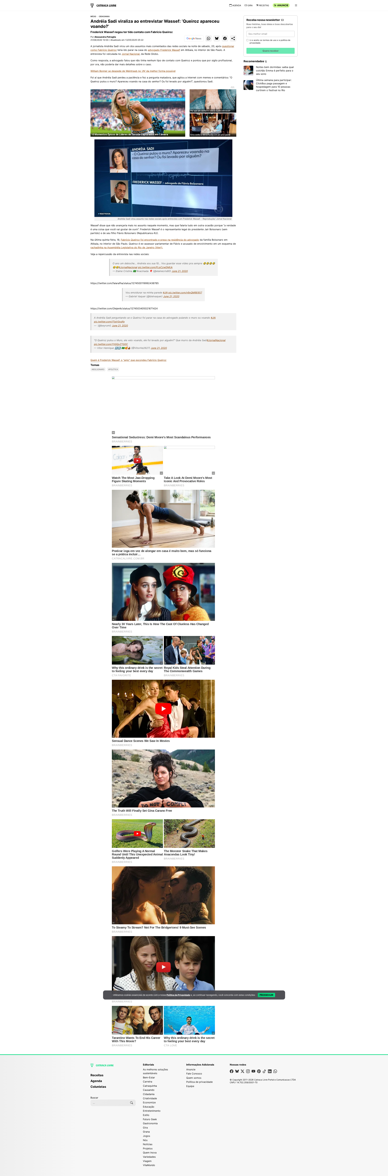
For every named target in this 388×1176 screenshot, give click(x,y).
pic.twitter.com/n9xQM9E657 (185, 292)
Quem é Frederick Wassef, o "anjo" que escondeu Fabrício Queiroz (128, 360)
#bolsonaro (98, 369)
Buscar (94, 1097)
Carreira (147, 1081)
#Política (113, 369)
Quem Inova (150, 1152)
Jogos (146, 1135)
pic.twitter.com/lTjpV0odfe (109, 321)
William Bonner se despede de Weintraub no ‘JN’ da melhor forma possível (133, 70)
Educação (148, 1106)
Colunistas (98, 1087)
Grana (146, 1131)
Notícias (147, 1144)
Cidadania (104, 16)
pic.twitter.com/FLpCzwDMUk (155, 267)
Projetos (147, 1148)
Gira (250, 5)
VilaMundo (149, 1165)
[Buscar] (131, 1103)
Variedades (149, 1156)
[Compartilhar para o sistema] (233, 38)
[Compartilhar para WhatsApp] (208, 38)
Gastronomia (150, 1123)
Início (93, 16)
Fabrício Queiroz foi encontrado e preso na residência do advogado (160, 239)
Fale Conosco (194, 1073)
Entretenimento (152, 1110)
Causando (148, 1089)
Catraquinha (150, 1085)
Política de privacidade (199, 1081)
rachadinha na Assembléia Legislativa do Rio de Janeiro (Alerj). (126, 247)
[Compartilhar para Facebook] (225, 38)
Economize (149, 1102)
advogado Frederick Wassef (164, 49)
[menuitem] (113, 1076)
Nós (145, 1140)
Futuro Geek (150, 1119)
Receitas (264, 5)
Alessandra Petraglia (105, 37)
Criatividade (150, 1098)
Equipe (190, 1086)
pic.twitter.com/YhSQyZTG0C (111, 344)
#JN (165, 292)
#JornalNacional (128, 267)
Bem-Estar (149, 1077)
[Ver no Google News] (194, 38)
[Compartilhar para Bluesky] (217, 38)
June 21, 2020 (180, 271)
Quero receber (271, 50)
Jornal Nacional (131, 53)
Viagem (147, 1161)
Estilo (146, 1115)
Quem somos (193, 1077)
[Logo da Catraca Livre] (103, 5)
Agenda (236, 5)
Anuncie (282, 5)
